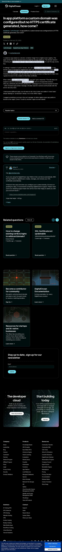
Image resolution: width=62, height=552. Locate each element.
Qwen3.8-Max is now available (11, 1)
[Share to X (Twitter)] (4, 44)
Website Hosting (7, 515)
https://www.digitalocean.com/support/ (22, 194)
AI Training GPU (7, 508)
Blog (4, 449)
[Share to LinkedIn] (11, 44)
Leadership (6, 447)
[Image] (13, 128)
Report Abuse (26, 513)
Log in (36, 6)
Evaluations (26, 457)
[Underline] (8, 128)
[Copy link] (17, 44)
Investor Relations (8, 474)
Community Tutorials (47, 444)
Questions (24, 11)
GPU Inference (7, 510)
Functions (25, 467)
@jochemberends (14, 173)
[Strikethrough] (10, 128)
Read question (10, 255)
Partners (5, 457)
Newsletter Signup (47, 467)
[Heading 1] (17, 128)
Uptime (24, 486)
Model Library (26, 459)
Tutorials (15, 11)
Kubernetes (26, 464)
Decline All (52, 546)
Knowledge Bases (27, 444)
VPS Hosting (6, 513)
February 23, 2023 (18, 169)
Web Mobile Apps (8, 525)
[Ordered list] (24, 128)
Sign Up (8, 302)
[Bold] (5, 128)
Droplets (25, 462)
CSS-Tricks (45, 449)
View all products (16, 413)
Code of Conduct (46, 481)
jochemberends (15, 53)
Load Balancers (27, 472)
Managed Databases (28, 474)
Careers (5, 452)
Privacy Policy (7, 469)
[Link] (12, 128)
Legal (4, 467)
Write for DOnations (47, 452)
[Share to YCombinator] (14, 44)
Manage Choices (52, 549)
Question (7, 37)
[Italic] (7, 128)
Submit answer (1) (23, 118)
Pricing (44, 472)
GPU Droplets (26, 447)
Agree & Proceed (52, 543)
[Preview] (55, 128)
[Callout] (27, 128)
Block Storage (26, 479)
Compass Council (46, 462)
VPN (4, 518)
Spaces (25, 477)
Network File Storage (28, 481)
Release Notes (46, 479)
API (23, 484)
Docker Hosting (7, 520)
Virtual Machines (7, 530)
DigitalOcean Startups (47, 457)
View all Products (27, 500)
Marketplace (45, 469)
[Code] (30, 128)
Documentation (46, 477)
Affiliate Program (7, 462)
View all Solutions (8, 532)
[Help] (56, 128)
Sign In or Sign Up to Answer (13, 148)
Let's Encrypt (15, 31)
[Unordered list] (22, 128)
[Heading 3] (20, 128)
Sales (24, 510)
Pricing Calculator (46, 474)
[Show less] (55, 167)
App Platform (26, 469)
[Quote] (25, 128)
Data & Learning (27, 454)
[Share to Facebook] (7, 44)
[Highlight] (15, 128)
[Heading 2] (18, 128)
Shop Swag (45, 484)
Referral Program (7, 459)
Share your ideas (27, 518)
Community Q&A (46, 447)
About (4, 444)
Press (4, 464)
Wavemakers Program (48, 459)
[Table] (29, 128)
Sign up (45, 6)
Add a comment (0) (38, 118)
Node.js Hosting (7, 522)
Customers (6, 454)
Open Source (45, 464)
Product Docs (35, 11)
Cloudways (25, 498)
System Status (26, 515)
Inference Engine (27, 452)
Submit (12, 372)
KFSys (14, 167)
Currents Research (47, 454)
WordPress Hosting (8, 527)
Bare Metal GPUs (27, 449)
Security (5, 472)
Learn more (38, 302)
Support (25, 508)
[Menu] (55, 6)
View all (29, 220)
